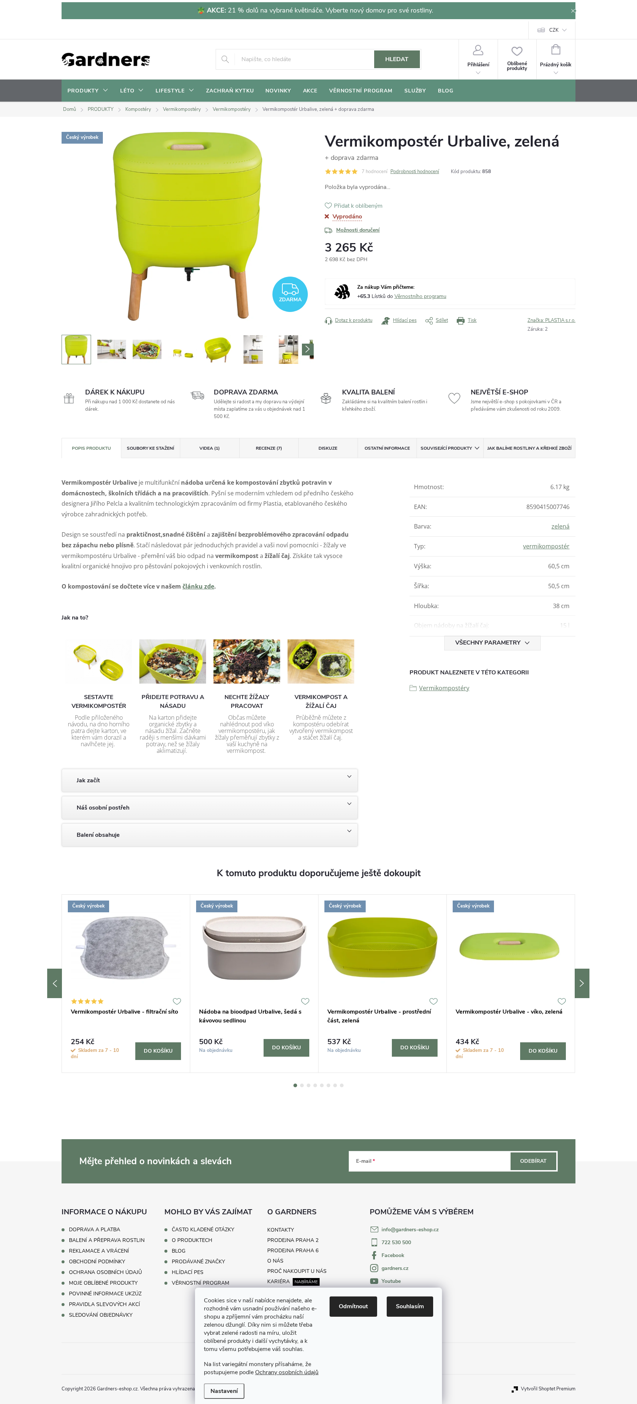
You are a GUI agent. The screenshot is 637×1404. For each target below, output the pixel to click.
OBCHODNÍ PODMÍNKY (97, 1261)
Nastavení (224, 1391)
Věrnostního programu (420, 296)
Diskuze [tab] (327, 448)
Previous (54, 983)
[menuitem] (88, 91)
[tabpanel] (126, 984)
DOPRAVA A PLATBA (94, 1229)
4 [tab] (315, 1085)
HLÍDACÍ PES (187, 1272)
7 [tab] (335, 1085)
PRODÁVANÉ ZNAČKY (198, 1262)
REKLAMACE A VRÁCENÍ (99, 1250)
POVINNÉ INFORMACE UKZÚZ (105, 1293)
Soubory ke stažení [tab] (150, 448)
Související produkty (446, 448)
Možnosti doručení (358, 230)
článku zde (198, 586)
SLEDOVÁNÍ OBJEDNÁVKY (100, 1315)
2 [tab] (302, 1085)
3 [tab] (308, 1085)
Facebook (393, 1255)
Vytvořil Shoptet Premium (548, 1389)
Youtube (391, 1281)
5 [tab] (322, 1085)
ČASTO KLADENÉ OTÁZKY (203, 1230)
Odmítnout (353, 1306)
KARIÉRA (278, 1281)
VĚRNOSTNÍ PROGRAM (200, 1283)
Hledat (396, 59)
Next (582, 983)
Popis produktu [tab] (91, 448)
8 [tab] (342, 1085)
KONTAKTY (280, 1229)
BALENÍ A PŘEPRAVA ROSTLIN (107, 1240)
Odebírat (533, 1161)
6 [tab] (328, 1085)
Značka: (551, 320)
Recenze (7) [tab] (269, 448)
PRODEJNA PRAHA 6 (292, 1250)
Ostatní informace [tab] (387, 448)
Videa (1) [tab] (209, 448)
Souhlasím (410, 1306)
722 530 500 (396, 1242)
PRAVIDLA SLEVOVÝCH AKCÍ (104, 1304)
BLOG (178, 1251)
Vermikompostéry (444, 688)
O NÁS (275, 1260)
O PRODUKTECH (192, 1240)
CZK (553, 30)
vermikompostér (546, 546)
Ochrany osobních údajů (286, 1372)
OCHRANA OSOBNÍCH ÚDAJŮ (105, 1272)
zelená (560, 526)
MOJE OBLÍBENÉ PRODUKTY (103, 1283)
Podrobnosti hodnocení (414, 172)
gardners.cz (395, 1268)
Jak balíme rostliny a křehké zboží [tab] (529, 448)
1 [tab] (295, 1085)
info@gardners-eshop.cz (410, 1229)
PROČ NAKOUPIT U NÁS (297, 1271)
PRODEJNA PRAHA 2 (292, 1240)
